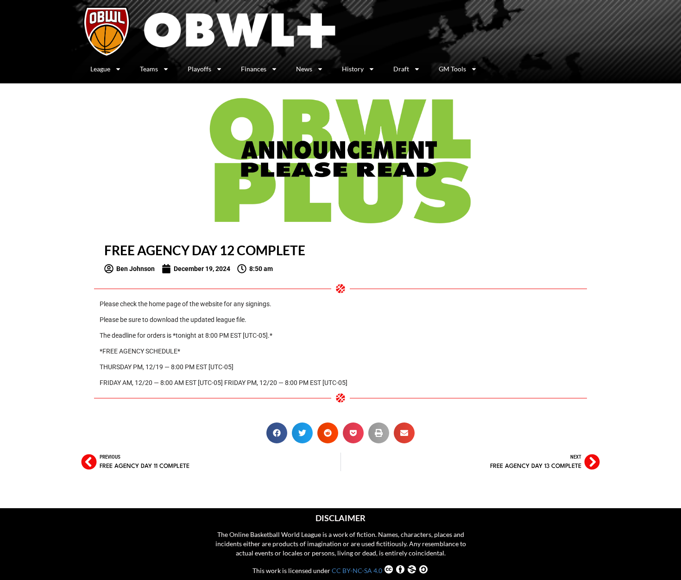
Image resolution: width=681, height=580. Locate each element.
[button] (276, 432)
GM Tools (452, 69)
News (304, 69)
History (353, 69)
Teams (149, 69)
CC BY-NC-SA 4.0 (357, 570)
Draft (401, 69)
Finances (253, 69)
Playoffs (199, 69)
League (100, 69)
